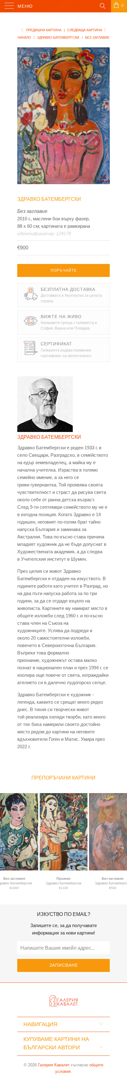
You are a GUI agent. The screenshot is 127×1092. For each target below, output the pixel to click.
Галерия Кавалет (54, 1065)
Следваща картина (85, 30)
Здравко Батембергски (49, 199)
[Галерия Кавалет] (63, 6)
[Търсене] (102, 5)
